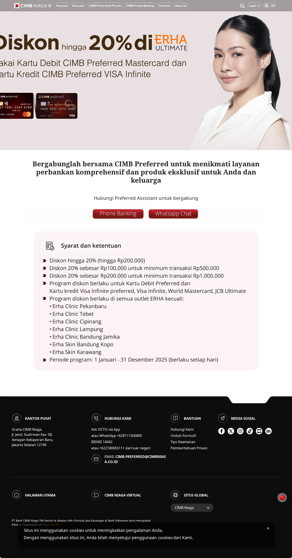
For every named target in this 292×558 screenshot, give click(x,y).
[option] (146, 75)
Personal (61, 6)
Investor (164, 6)
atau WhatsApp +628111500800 (116, 435)
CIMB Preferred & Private (105, 6)
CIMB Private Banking (140, 6)
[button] (242, 6)
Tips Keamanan (183, 441)
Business (78, 6)
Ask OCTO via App (105, 429)
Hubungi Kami (182, 429)
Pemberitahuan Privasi (189, 448)
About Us (181, 6)
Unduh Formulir (183, 435)
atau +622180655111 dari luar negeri (120, 448)
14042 (107, 441)
